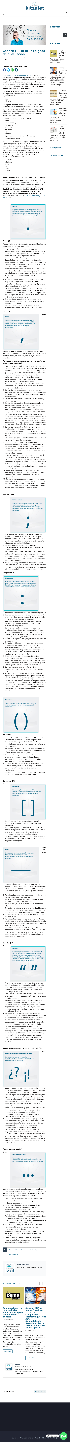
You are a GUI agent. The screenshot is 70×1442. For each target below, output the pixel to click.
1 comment (31, 58)
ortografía (28, 1249)
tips (17, 1254)
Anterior (10, 1391)
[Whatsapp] (63, 1436)
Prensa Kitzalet (9, 58)
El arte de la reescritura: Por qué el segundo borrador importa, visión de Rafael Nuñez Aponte (58, 96)
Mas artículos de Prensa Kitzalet (29, 1267)
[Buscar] (65, 35)
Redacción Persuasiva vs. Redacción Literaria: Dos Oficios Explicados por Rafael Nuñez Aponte (58, 115)
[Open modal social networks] (16, 70)
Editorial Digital (21, 58)
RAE (33, 1249)
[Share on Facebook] (4, 70)
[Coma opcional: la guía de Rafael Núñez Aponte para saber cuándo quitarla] (53, 53)
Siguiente (39, 1391)
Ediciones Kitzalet (14, 1249)
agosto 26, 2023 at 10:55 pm (23, 1366)
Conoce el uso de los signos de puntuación (24, 52)
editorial (22, 1249)
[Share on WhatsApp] (12, 70)
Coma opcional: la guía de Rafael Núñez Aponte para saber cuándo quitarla (13, 1312)
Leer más (7, 1351)
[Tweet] (8, 70)
